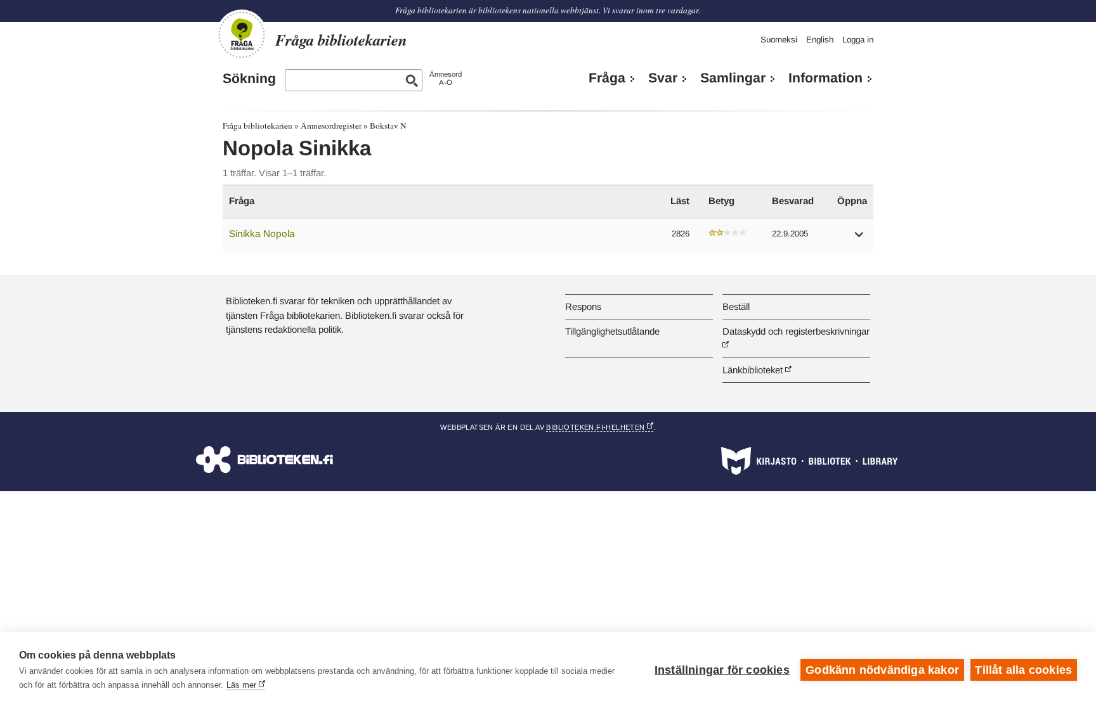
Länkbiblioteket (752, 369)
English (819, 39)
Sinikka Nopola (262, 233)
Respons (583, 306)
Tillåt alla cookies (1023, 670)
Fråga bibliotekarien (257, 125)
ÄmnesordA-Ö (445, 78)
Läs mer (241, 685)
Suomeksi (778, 39)
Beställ (736, 306)
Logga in (857, 39)
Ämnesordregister (331, 125)
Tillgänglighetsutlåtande (612, 331)
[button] (859, 238)
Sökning (249, 78)
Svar (662, 78)
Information (825, 78)
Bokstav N (388, 125)
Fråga (607, 78)
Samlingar (733, 78)
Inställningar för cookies (722, 670)
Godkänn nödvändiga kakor (882, 670)
